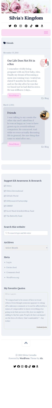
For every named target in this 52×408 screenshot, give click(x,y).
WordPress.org (12, 277)
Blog (47, 98)
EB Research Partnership (16, 201)
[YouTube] (36, 26)
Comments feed (13, 272)
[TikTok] (31, 26)
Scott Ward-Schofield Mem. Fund (20, 211)
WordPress (24, 358)
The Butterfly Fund (14, 216)
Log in (8, 262)
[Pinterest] (26, 26)
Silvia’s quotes (10, 294)
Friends (11, 112)
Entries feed (11, 267)
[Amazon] (42, 26)
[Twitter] (10, 26)
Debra (8, 185)
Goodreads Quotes (42, 327)
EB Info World (12, 196)
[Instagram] (20, 26)
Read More (14, 95)
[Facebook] (15, 26)
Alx (41, 358)
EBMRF (9, 206)
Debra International (14, 191)
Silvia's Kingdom (26, 18)
